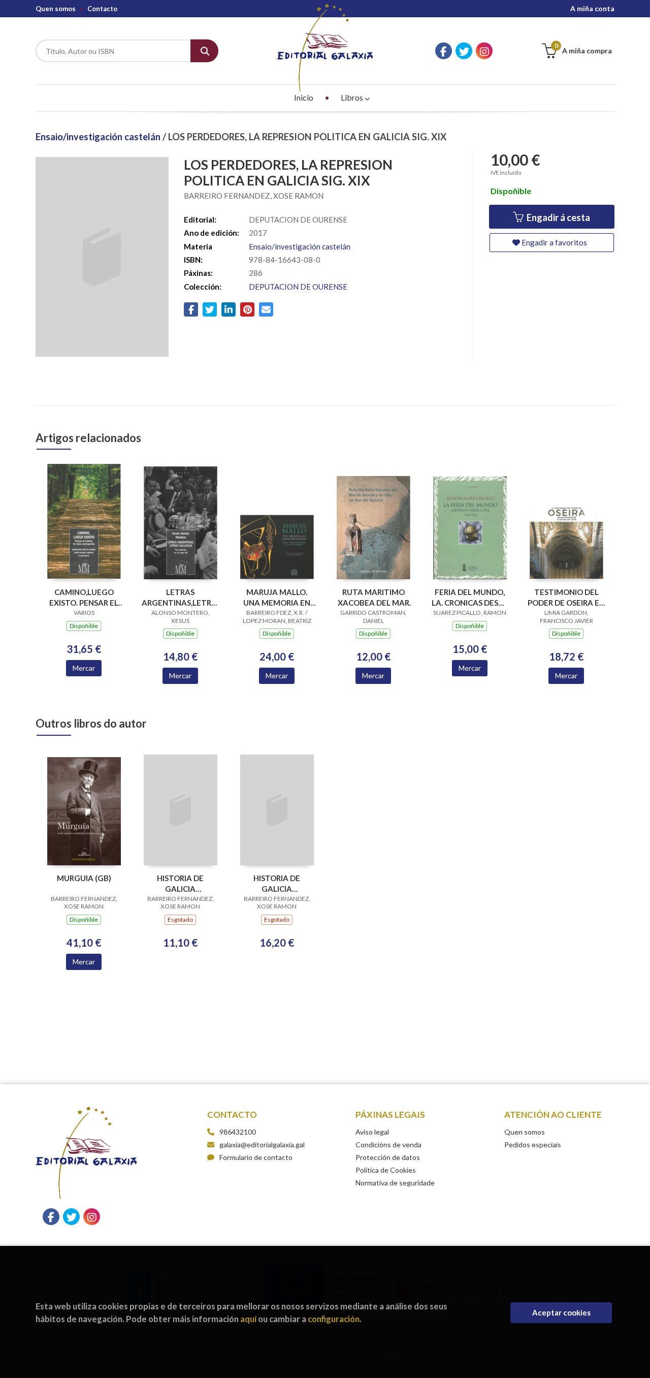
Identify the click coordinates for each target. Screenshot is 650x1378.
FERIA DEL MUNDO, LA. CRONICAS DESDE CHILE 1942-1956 (470, 597)
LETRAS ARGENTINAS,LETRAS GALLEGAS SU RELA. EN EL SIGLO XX (180, 597)
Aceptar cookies (561, 1312)
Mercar (84, 668)
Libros (353, 97)
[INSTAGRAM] (484, 51)
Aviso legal (372, 1132)
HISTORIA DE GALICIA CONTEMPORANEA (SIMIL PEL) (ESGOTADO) (277, 883)
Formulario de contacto (255, 1157)
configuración (334, 1318)
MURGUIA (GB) (84, 878)
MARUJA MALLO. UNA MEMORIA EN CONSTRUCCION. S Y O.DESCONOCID (277, 597)
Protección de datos (387, 1157)
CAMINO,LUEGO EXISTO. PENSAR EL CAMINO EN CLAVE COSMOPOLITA (83, 597)
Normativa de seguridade (395, 1182)
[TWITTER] (464, 51)
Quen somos (56, 9)
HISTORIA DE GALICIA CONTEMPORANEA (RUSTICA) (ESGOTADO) (180, 883)
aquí (248, 1318)
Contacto (102, 9)
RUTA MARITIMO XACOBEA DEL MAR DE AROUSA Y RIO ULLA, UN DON (373, 597)
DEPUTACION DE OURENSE (298, 286)
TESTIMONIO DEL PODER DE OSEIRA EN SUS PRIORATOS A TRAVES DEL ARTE (566, 597)
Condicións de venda (388, 1144)
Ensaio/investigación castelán (99, 136)
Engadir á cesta (557, 217)
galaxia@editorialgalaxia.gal (262, 1144)
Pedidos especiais (532, 1144)
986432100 (237, 1132)
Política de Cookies (385, 1170)
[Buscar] (204, 51)
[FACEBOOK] (443, 51)
